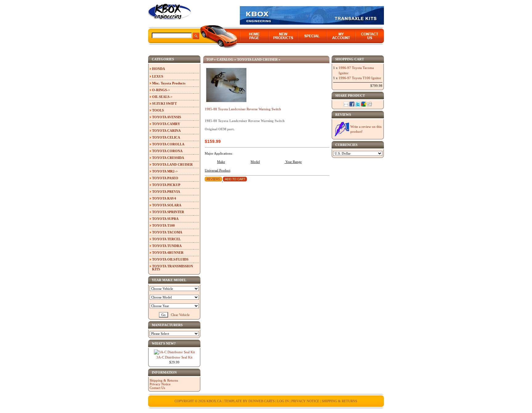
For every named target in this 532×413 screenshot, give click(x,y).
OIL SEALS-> (162, 97)
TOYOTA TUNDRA (167, 246)
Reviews (343, 114)
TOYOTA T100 (163, 225)
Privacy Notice (160, 384)
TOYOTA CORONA (167, 151)
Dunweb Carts (262, 401)
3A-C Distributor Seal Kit (174, 357)
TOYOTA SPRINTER (168, 212)
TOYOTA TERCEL (166, 239)
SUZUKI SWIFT (164, 103)
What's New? (164, 343)
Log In (283, 401)
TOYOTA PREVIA (166, 191)
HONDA (158, 69)
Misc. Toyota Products (168, 83)
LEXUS (157, 76)
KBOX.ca (214, 401)
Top (209, 59)
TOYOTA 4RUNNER (167, 252)
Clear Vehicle (180, 315)
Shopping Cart (349, 59)
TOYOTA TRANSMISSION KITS (172, 267)
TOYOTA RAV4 (164, 198)
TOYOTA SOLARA (166, 205)
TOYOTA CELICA (166, 137)
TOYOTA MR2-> (165, 171)
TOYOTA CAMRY (166, 124)
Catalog (225, 59)
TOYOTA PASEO (165, 178)
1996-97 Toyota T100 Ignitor (360, 78)
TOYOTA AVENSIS (166, 117)
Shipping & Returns (164, 380)
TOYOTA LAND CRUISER (257, 59)
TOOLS (158, 110)
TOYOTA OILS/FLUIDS (170, 259)
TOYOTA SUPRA (165, 219)
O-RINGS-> (161, 90)
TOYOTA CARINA (166, 130)
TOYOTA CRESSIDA (168, 158)
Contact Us (157, 388)
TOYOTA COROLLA (168, 144)
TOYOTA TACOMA (167, 232)
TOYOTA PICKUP (166, 185)
